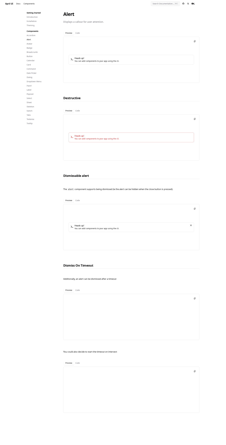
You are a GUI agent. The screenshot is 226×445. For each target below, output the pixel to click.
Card (29, 64)
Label (29, 90)
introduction (32, 17)
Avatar (29, 43)
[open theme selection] (193, 3)
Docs (18, 3)
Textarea (30, 119)
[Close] (191, 225)
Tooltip (30, 123)
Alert (29, 39)
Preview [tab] (68, 33)
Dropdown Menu (34, 81)
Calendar (31, 60)
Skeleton (30, 106)
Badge (29, 48)
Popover (30, 94)
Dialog (29, 77)
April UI (9, 3)
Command (31, 69)
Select (29, 98)
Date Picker (31, 73)
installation (32, 21)
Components (29, 3)
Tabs (29, 115)
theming (31, 25)
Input (29, 85)
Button (30, 56)
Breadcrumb (32, 52)
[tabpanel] (131, 60)
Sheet (29, 102)
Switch (29, 111)
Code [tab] (77, 33)
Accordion (31, 35)
